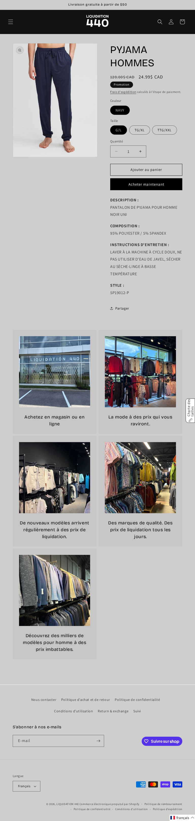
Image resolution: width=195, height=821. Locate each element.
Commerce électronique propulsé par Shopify (109, 804)
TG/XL (140, 130)
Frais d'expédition (123, 92)
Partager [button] (122, 308)
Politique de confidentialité (137, 699)
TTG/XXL (164, 130)
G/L (119, 130)
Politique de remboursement (163, 804)
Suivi (137, 711)
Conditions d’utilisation (131, 809)
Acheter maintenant (146, 184)
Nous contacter (43, 699)
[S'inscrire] (98, 741)
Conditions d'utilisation (73, 711)
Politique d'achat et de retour (85, 699)
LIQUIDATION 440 (67, 804)
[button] (10, 21)
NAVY (120, 110)
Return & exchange (113, 711)
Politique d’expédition (167, 809)
